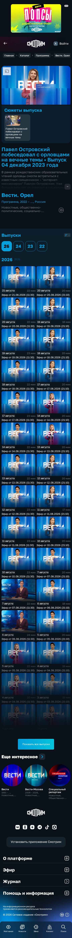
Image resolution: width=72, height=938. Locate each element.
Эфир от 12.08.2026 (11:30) (18, 513)
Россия (40, 201)
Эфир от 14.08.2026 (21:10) (53, 419)
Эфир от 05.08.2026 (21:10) (53, 638)
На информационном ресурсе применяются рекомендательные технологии (27, 907)
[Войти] (56, 43)
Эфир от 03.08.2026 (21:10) (53, 701)
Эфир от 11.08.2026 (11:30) (18, 545)
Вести (5, 789)
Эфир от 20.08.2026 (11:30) (18, 326)
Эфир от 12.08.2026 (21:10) (53, 482)
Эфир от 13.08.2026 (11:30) (18, 482)
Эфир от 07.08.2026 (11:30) (18, 607)
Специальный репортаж (57, 791)
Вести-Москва (34, 789)
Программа (42, 55)
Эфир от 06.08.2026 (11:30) (18, 638)
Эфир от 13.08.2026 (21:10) (53, 451)
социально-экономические (21, 212)
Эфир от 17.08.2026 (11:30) (18, 419)
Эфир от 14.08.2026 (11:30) (18, 451)
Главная (9, 55)
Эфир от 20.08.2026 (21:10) (53, 294)
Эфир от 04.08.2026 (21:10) (53, 670)
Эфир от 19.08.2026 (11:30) (18, 357)
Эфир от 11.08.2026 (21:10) (53, 513)
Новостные (10, 207)
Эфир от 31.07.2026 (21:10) (53, 732)
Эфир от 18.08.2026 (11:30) (18, 388)
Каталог (24, 55)
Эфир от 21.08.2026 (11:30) (18, 294)
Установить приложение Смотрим (36, 842)
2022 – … (26, 201)
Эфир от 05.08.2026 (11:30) (18, 670)
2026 (17, 259)
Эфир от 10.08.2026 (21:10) (53, 545)
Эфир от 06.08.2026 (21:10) (53, 607)
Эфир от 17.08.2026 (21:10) (53, 388)
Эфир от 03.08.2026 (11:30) (18, 732)
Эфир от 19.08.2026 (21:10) (53, 326)
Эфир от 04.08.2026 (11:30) (18, 701)
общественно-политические (21, 209)
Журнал (12, 881)
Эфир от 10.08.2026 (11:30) (18, 576)
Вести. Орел (62, 55)
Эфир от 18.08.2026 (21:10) (53, 357)
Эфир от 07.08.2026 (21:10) (53, 576)
